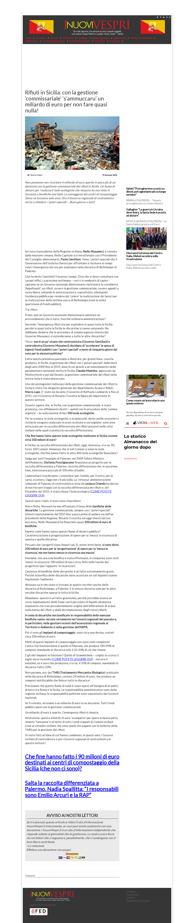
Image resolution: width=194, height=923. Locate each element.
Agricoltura (120, 38)
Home (28, 38)
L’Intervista (67, 38)
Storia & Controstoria (141, 38)
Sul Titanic (40, 38)
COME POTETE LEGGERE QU (72, 659)
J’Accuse (54, 38)
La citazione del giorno (53, 41)
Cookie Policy (132, 894)
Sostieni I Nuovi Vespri (79, 41)
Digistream (99, 41)
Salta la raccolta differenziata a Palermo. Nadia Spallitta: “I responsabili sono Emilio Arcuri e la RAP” (72, 788)
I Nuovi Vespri (36, 175)
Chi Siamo (130, 891)
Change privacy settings (137, 900)
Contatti (130, 897)
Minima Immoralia (100, 38)
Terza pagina (31, 41)
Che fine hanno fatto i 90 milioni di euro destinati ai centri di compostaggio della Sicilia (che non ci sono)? (72, 762)
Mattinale (82, 38)
